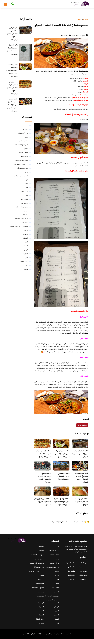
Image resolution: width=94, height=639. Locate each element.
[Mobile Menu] (5, 4)
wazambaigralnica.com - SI (19, 226)
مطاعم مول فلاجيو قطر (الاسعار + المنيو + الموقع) (42, 501)
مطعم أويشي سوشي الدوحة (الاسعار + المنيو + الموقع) (43, 454)
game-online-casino (21, 160)
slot (27, 195)
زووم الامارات (83, 575)
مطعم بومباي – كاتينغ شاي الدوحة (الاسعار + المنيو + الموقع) (61, 501)
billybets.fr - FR (23, 133)
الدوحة (26, 246)
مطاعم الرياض (82, 567)
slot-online (24, 203)
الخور (26, 242)
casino (26, 137)
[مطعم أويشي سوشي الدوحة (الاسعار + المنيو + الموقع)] (25, 84)
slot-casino (24, 199)
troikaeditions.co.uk (21, 218)
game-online (24, 156)
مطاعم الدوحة (82, 425)
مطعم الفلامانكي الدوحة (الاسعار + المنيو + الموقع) (63, 476)
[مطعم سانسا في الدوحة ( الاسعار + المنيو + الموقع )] (61, 53)
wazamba (25, 222)
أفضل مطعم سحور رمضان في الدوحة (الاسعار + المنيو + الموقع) (81, 478)
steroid (25, 211)
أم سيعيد (25, 230)
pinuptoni (24, 191)
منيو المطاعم (83, 563)
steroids (25, 215)
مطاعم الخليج (71, 575)
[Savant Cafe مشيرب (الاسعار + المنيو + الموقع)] (25, 52)
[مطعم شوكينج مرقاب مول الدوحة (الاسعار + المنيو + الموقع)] (25, 66)
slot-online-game (22, 207)
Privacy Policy (31, 634)
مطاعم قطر (71, 579)
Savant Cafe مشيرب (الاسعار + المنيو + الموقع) (12, 48)
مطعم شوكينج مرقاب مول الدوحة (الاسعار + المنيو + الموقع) (61, 454)
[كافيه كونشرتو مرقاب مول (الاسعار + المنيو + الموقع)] (25, 30)
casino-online (23, 141)
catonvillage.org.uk (21, 145)
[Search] (12, 4)
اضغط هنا (48, 97)
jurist (26, 172)
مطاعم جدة (71, 571)
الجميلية (25, 238)
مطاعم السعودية (70, 563)
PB (27, 187)
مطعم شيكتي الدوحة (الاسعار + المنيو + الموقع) (81, 501)
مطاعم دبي (83, 571)
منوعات (26, 269)
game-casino (23, 152)
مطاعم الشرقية (70, 567)
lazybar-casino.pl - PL (21, 176)
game (26, 148)
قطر (27, 265)
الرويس (26, 250)
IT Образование (22, 168)
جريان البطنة (24, 261)
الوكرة (26, 257)
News (26, 183)
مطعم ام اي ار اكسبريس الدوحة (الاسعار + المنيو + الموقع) (44, 478)
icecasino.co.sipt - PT (21, 164)
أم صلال (25, 234)
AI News (25, 129)
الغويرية (25, 253)
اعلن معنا (23, 634)
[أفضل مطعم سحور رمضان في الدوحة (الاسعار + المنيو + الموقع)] (25, 101)
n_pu (26, 180)
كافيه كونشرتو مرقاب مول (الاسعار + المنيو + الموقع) (80, 454)
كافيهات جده (83, 579)
